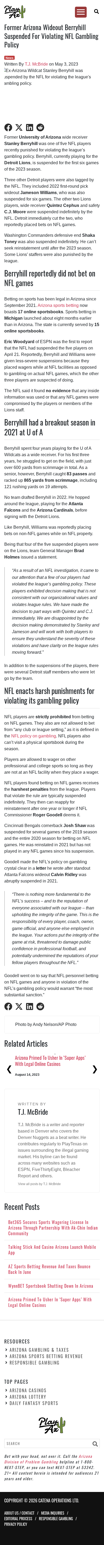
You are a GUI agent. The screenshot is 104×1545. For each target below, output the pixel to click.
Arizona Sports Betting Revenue (46, 1356)
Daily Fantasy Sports (34, 1403)
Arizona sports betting (58, 305)
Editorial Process (18, 1518)
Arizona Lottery (28, 1397)
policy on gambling (38, 736)
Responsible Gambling (35, 1362)
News (9, 57)
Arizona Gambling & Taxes (39, 1350)
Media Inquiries (52, 1513)
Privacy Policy (15, 1524)
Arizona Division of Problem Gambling (48, 1458)
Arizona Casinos (28, 1390)
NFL (15, 736)
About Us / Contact (19, 1513)
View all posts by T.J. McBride (39, 1184)
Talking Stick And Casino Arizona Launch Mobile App (48, 1060)
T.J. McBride (36, 64)
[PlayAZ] (49, 11)
